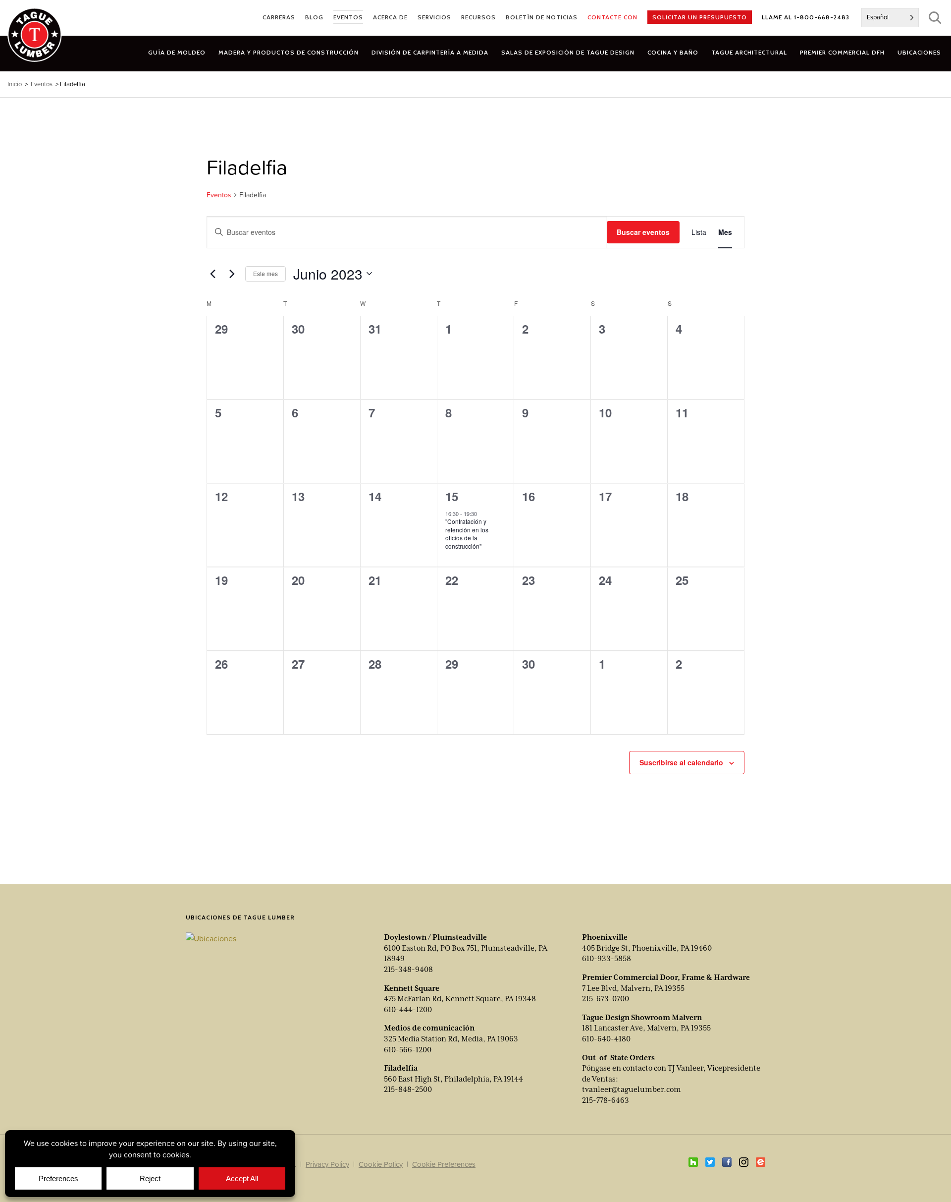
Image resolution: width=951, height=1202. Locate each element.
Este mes (265, 273)
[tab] (288, 52)
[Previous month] (212, 274)
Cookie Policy (381, 1164)
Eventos (219, 195)
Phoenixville (605, 937)
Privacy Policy (327, 1164)
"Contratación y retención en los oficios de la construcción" (466, 533)
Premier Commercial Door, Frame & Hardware (666, 977)
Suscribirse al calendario (681, 762)
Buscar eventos (643, 232)
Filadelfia (401, 1068)
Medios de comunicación (429, 1028)
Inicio (14, 84)
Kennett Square (411, 988)
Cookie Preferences (444, 1164)
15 (451, 496)
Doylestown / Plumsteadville (435, 937)
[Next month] (232, 274)
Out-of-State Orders (618, 1057)
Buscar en (935, 17)
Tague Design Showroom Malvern (642, 1017)
